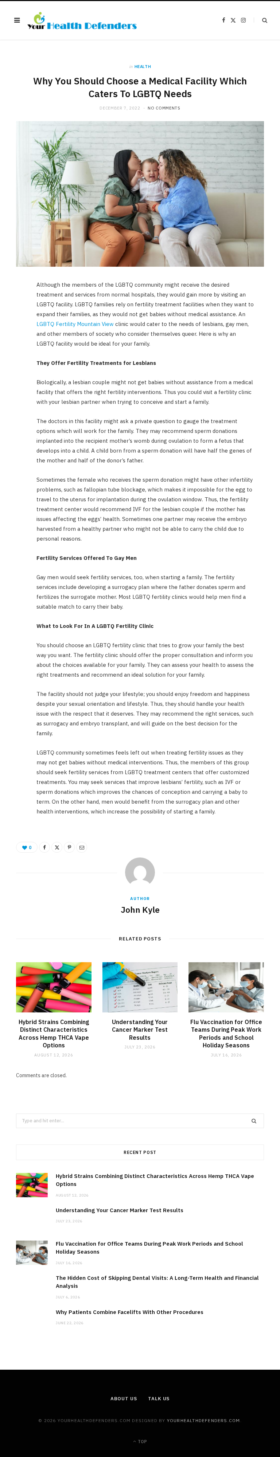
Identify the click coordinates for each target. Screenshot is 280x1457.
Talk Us (159, 1399)
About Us (123, 1399)
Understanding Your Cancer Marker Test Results (140, 1029)
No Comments (164, 108)
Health (143, 66)
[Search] (260, 20)
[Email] (12, 364)
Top (142, 1441)
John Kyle (140, 909)
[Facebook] (12, 309)
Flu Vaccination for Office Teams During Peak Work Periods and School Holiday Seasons (226, 1033)
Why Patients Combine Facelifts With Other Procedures (129, 1312)
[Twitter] (12, 327)
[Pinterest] (12, 346)
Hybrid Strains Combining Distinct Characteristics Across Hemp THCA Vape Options (54, 1033)
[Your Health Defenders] (82, 20)
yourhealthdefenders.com (203, 1420)
